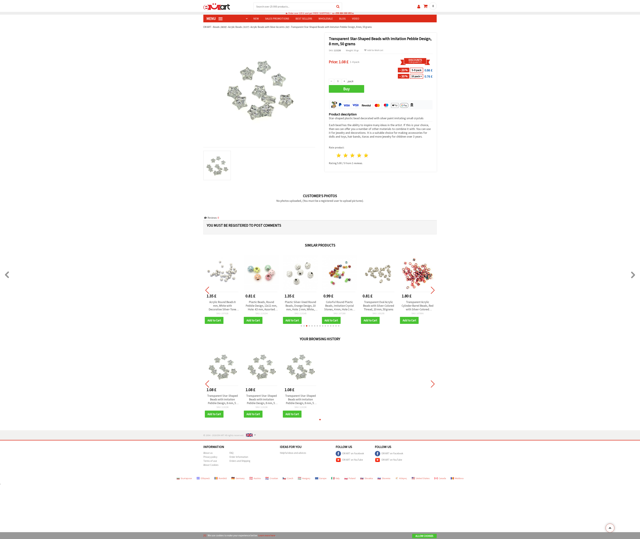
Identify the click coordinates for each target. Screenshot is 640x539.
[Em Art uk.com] (216, 6)
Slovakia (368, 478)
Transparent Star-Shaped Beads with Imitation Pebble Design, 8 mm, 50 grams (222, 399)
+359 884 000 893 (343, 13)
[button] (301, 326)
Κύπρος (403, 478)
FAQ (231, 452)
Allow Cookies (424, 535)
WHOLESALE (325, 18)
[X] (204, 535)
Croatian (274, 478)
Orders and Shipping (239, 460)
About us (208, 452)
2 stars (345, 155)
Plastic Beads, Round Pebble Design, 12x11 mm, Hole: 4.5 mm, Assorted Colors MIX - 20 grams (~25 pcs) (261, 305)
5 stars (366, 155)
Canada (442, 478)
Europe (322, 478)
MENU (211, 18)
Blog (342, 18)
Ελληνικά (205, 478)
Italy (338, 478)
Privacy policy (210, 456)
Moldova (459, 478)
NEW (256, 18)
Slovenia (386, 478)
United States (423, 478)
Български (186, 478)
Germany (240, 478)
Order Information (238, 456)
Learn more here (266, 535)
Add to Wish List (375, 50)
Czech (290, 478)
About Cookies (210, 464)
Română (223, 478)
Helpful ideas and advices (293, 452)
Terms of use (210, 460)
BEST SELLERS (304, 18)
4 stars (359, 155)
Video (355, 18)
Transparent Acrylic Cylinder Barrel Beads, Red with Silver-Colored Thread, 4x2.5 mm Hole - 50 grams (418, 305)
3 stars (352, 155)
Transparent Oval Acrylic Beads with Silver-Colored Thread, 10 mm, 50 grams (378, 305)
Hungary (306, 478)
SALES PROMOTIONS (277, 18)
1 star (339, 155)
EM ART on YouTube (352, 459)
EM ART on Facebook (353, 453)
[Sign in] (418, 6)
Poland (352, 478)
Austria (257, 478)
